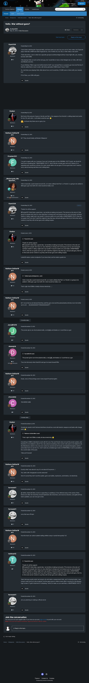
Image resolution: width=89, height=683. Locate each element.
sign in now (43, 619)
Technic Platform (9, 9)
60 (13, 126)
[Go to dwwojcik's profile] (13, 352)
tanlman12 (12, 554)
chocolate (12, 397)
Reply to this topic (76, 37)
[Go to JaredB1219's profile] (13, 331)
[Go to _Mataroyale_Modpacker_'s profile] (13, 187)
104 (13, 150)
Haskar (12, 111)
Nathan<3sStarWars (12, 134)
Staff (12, 13)
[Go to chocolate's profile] (13, 403)
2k (13, 361)
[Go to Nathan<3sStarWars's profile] (13, 141)
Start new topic (60, 37)
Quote (26, 80)
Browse (20, 9)
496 (13, 195)
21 (13, 503)
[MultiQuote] (22, 80)
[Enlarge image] (50, 118)
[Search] (83, 9)
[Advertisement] (24, 97)
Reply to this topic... (20, 628)
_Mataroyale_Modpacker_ (12, 179)
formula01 (12, 488)
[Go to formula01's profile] (13, 494)
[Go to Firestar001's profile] (13, 162)
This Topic (76, 9)
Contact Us (45, 678)
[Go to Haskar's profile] (13, 117)
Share (68, 30)
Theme (37, 678)
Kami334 (15, 29)
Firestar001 (12, 156)
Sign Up (82, 3)
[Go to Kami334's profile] (7, 30)
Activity (27, 9)
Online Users (20, 13)
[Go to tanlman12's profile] (13, 560)
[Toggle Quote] (23, 239)
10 (13, 59)
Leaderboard (35, 9)
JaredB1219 (12, 325)
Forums (6, 13)
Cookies (51, 678)
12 (13, 171)
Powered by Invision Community (44, 680)
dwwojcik (12, 346)
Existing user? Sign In (68, 3)
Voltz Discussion (23, 30)
